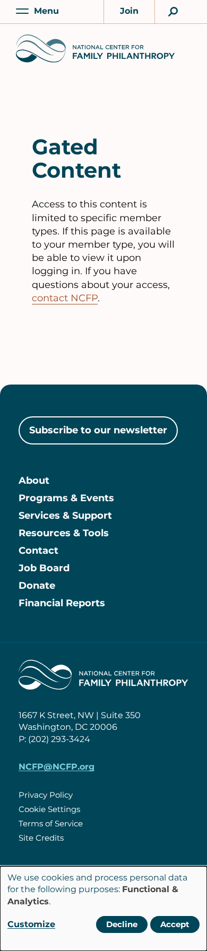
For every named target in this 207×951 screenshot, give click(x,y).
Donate (37, 585)
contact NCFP (65, 298)
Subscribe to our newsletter (98, 430)
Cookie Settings (49, 809)
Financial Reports (62, 603)
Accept (174, 924)
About (34, 480)
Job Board (44, 568)
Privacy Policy (46, 795)
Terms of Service (51, 823)
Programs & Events (66, 498)
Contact (38, 550)
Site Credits (41, 838)
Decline (121, 924)
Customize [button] (31, 924)
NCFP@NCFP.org (56, 767)
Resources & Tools (64, 533)
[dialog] (103, 908)
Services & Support (65, 515)
